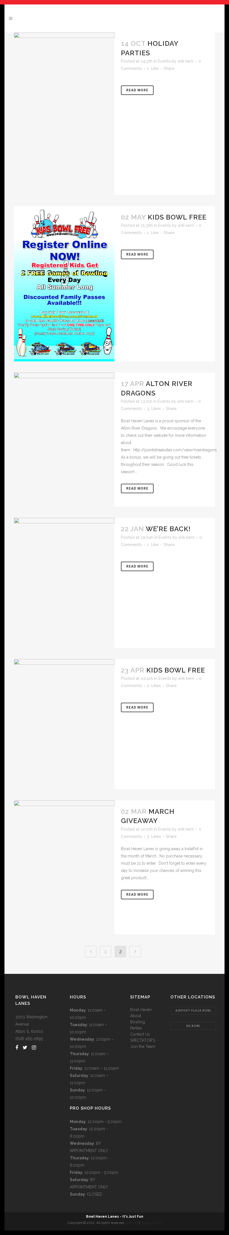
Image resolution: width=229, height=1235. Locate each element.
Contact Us (140, 1034)
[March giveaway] (64, 867)
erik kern (186, 61)
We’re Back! (168, 529)
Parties (136, 1028)
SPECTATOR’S (142, 1040)
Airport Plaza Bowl (193, 1010)
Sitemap (132, 1223)
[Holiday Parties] (64, 113)
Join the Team (142, 1046)
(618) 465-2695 (29, 1038)
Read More (137, 90)
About (135, 1016)
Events (164, 61)
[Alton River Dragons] (64, 440)
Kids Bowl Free (177, 217)
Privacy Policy (151, 1223)
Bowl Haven (141, 1009)
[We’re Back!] (64, 583)
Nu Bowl (193, 1025)
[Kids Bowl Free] (64, 283)
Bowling (137, 1022)
